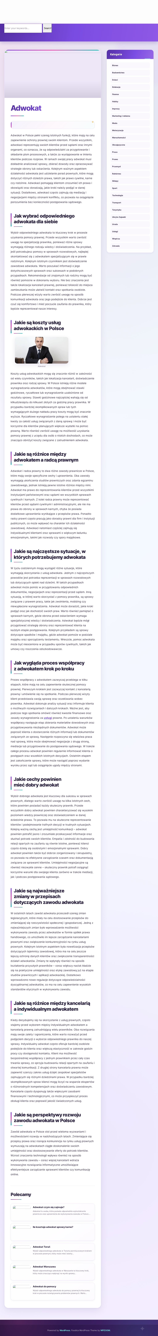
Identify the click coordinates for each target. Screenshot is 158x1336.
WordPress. (65, 1330)
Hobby (115, 101)
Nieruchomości (119, 137)
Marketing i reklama (121, 116)
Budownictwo (118, 72)
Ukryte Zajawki (119, 217)
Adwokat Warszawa (44, 1266)
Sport (114, 188)
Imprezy (116, 109)
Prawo (115, 159)
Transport (116, 202)
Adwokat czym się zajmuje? (48, 1207)
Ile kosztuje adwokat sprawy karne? (53, 1227)
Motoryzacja (117, 130)
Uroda (115, 224)
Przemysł (116, 166)
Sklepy (115, 181)
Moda (114, 123)
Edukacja (116, 87)
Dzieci (115, 80)
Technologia (117, 195)
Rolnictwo (116, 174)
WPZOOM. (105, 1330)
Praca (114, 152)
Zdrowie (116, 246)
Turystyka (116, 210)
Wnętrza (116, 239)
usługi (48, 717)
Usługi (115, 231)
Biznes (115, 65)
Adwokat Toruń (41, 1246)
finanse (115, 94)
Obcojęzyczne (118, 145)
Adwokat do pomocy (44, 1286)
